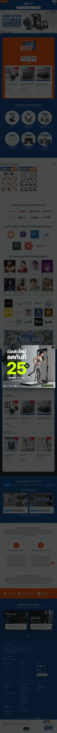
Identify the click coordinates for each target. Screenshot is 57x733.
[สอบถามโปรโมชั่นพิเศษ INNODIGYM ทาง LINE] (28, 366)
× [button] (53, 347)
